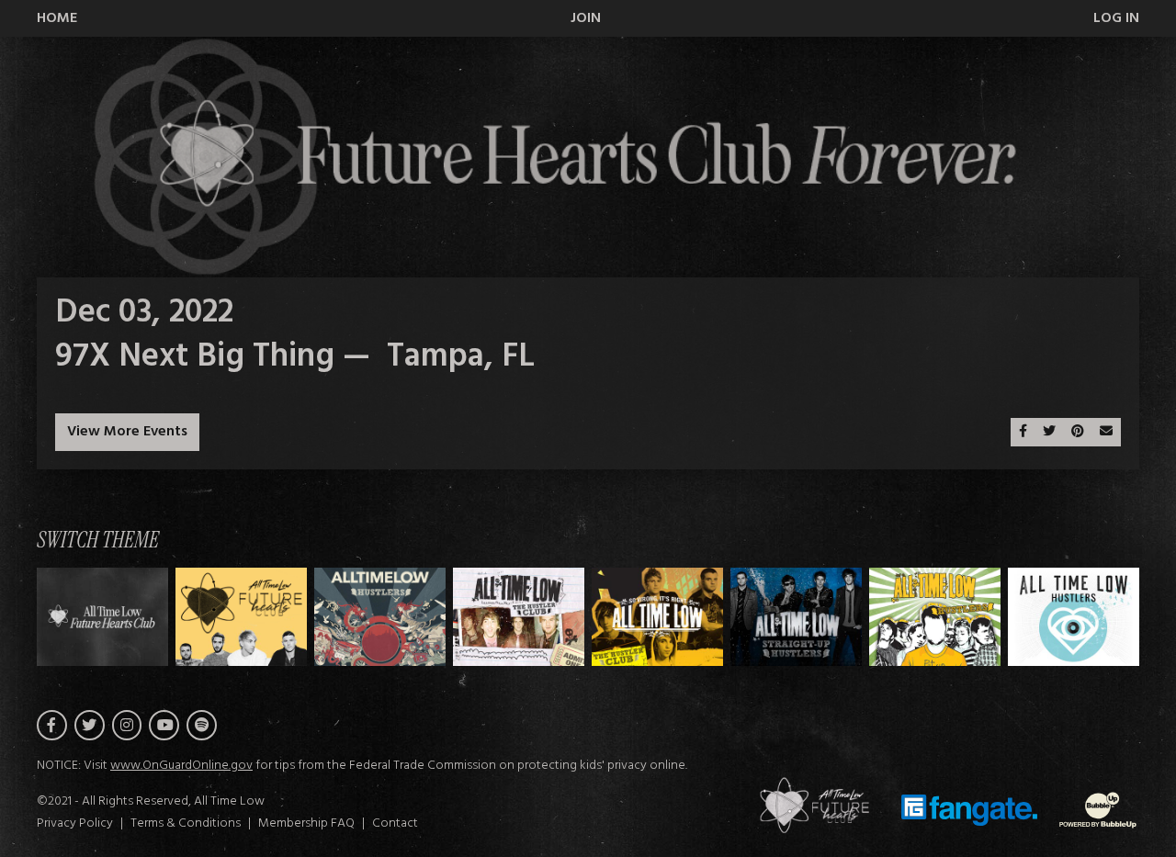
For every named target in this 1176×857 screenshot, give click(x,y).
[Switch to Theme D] (657, 617)
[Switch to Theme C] (518, 617)
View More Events (127, 432)
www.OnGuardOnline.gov (181, 765)
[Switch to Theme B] (380, 617)
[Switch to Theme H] (102, 617)
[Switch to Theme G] (1073, 617)
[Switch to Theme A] (241, 617)
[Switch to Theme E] (796, 617)
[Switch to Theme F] (935, 617)
